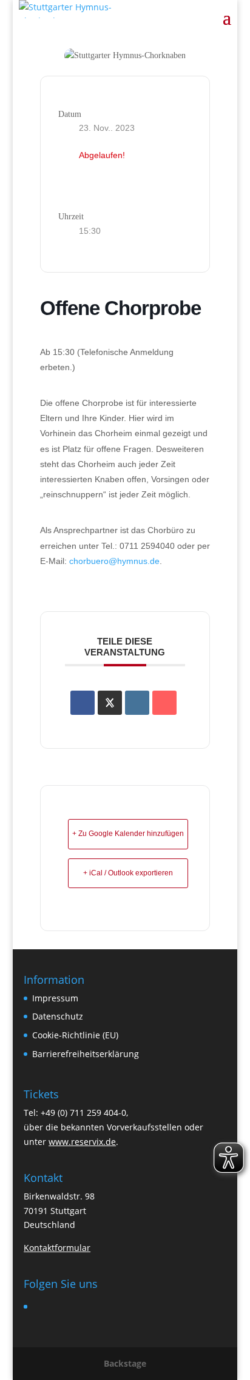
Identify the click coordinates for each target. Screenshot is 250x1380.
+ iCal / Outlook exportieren (128, 873)
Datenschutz (57, 1016)
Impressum (55, 998)
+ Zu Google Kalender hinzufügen (128, 833)
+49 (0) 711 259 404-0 (83, 1112)
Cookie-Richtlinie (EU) (75, 1035)
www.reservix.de (82, 1141)
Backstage (125, 1363)
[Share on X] (110, 703)
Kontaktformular (57, 1247)
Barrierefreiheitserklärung (85, 1054)
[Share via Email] (164, 703)
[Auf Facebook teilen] (82, 703)
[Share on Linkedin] (137, 703)
